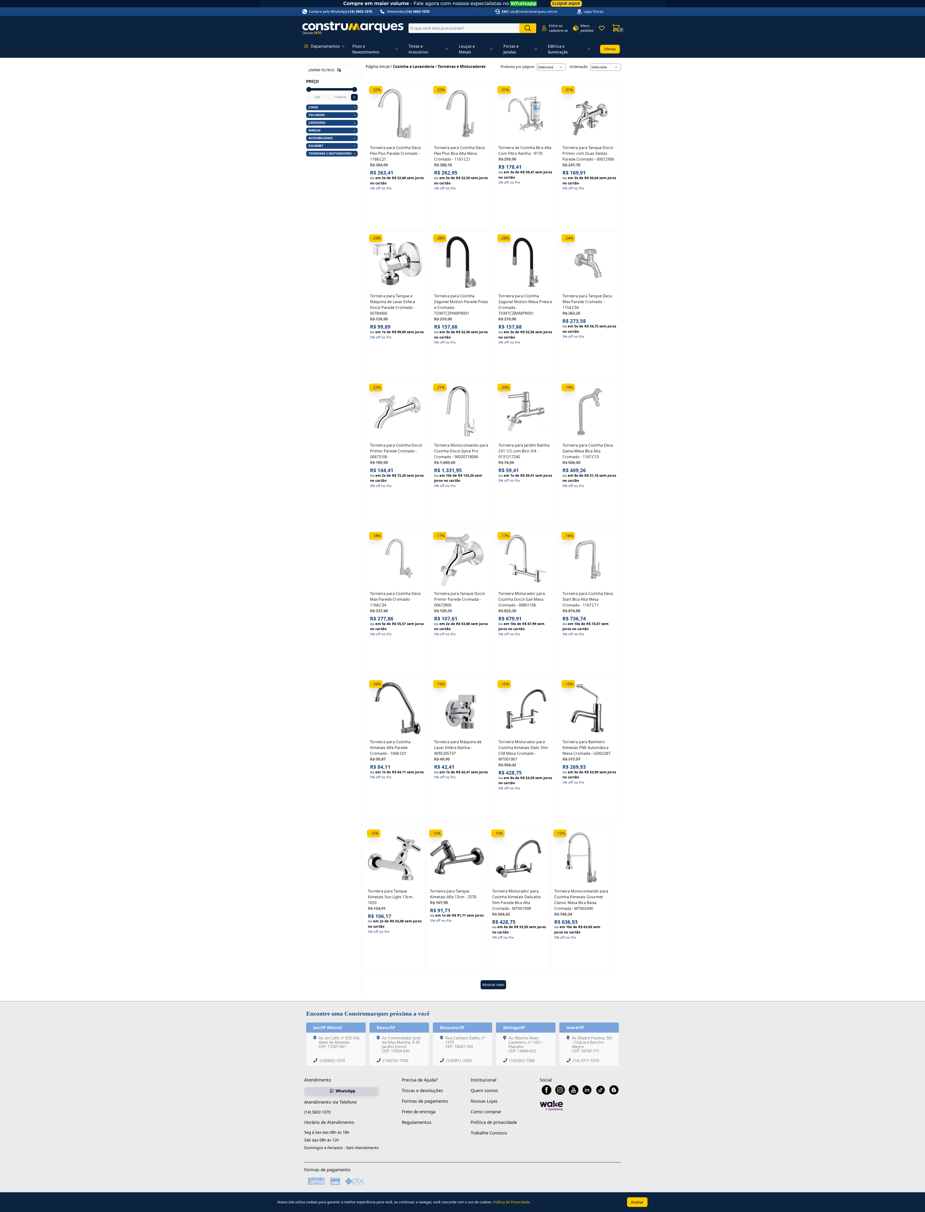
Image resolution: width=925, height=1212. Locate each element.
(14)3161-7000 (395, 1060)
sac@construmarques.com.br (534, 11)
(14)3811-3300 (459, 1060)
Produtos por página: (518, 66)
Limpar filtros (321, 70)
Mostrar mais (493, 984)
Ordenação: (578, 66)
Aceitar (637, 1202)
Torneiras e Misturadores (462, 66)
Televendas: (408, 11)
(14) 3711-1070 (586, 1060)
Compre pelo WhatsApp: (340, 11)
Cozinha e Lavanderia (413, 66)
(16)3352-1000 (522, 1060)
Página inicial (378, 66)
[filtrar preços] (354, 97)
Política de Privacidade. (512, 1202)
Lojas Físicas (593, 11)
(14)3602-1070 (332, 1060)
